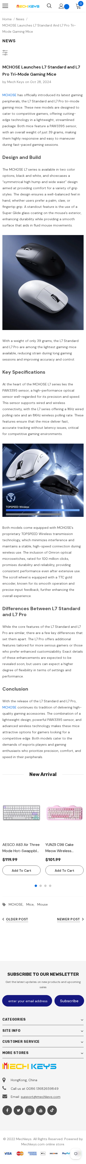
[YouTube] (41, 1110)
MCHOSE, (17, 904)
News (20, 19)
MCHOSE (9, 95)
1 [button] (36, 886)
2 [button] (40, 886)
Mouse (42, 904)
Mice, (31, 904)
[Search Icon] (49, 6)
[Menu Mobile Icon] (5, 6)
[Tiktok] (52, 1110)
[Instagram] (29, 1110)
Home (7, 19)
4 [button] (50, 886)
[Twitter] (18, 1110)
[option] (21, 831)
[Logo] (27, 6)
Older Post (17, 919)
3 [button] (45, 886)
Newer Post (68, 919)
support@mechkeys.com (40, 1097)
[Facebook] (7, 1110)
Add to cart (21, 870)
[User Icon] (61, 6)
